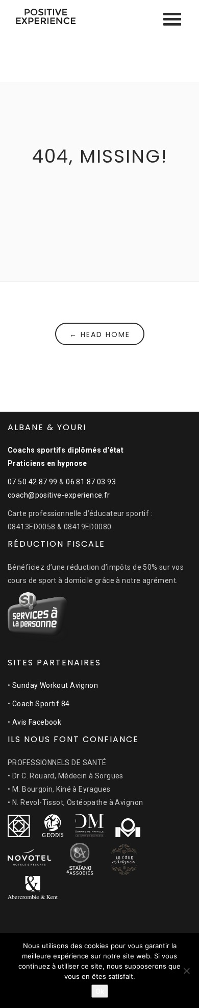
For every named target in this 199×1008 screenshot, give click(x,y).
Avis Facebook (36, 722)
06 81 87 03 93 (91, 482)
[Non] (186, 971)
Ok (99, 991)
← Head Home (99, 334)
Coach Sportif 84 (41, 704)
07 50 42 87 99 (33, 482)
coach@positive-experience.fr (59, 495)
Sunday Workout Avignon (55, 685)
